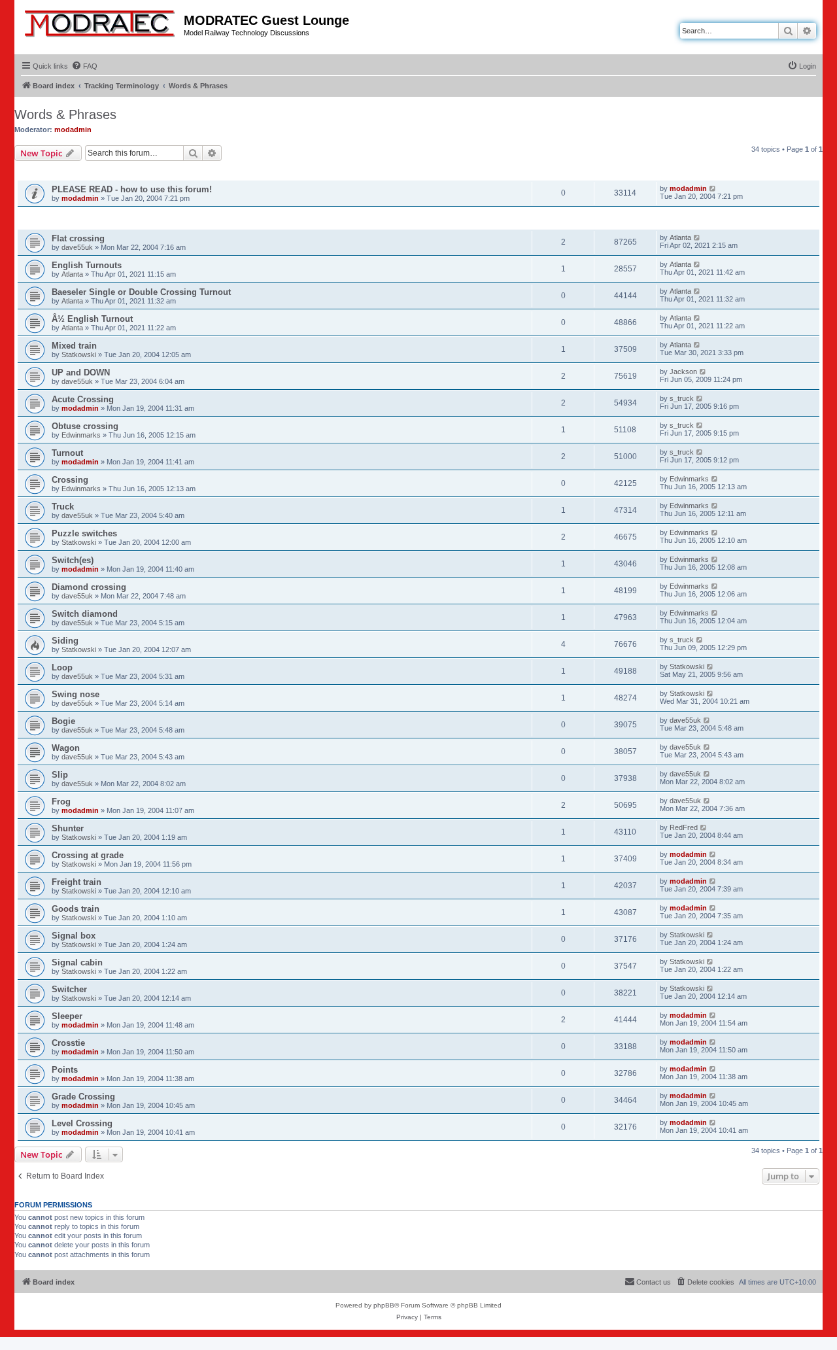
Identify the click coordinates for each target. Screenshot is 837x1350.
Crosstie (68, 1043)
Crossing (70, 480)
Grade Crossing (83, 1096)
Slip (60, 775)
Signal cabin (77, 962)
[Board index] (101, 21)
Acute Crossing (83, 399)
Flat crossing (78, 238)
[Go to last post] (713, 188)
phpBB (383, 1305)
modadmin (73, 129)
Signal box (73, 936)
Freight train (76, 882)
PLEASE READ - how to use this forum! (132, 189)
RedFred (684, 827)
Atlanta (680, 237)
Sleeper (67, 1016)
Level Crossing (82, 1123)
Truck (63, 506)
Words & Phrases (65, 114)
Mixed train (74, 346)
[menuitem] (84, 66)
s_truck (682, 398)
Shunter (68, 828)
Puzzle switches (84, 533)
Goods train (75, 909)
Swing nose (75, 694)
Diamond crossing (89, 587)
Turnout (67, 453)
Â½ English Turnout (92, 319)
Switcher (69, 989)
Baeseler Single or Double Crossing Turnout (141, 292)
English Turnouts (87, 265)
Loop (62, 667)
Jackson (683, 371)
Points (65, 1070)
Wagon (66, 748)
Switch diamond (85, 614)
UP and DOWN (81, 372)
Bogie (63, 721)
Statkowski (78, 354)
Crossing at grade (88, 855)
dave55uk (77, 247)
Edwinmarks (81, 435)
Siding (65, 641)
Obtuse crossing (85, 426)
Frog (61, 801)
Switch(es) (73, 560)
